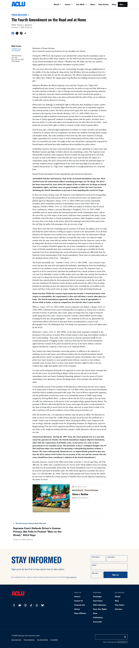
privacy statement (71, 577)
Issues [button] (68, 4)
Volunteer (118, 609)
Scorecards (97, 622)
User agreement (16, 640)
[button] (21, 33)
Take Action (103, 4)
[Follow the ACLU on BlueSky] (42, 605)
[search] (125, 636)
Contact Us (78, 601)
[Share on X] (17, 34)
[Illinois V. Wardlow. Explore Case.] (70, 498)
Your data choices (42, 640)
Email (94, 565)
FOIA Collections (99, 605)
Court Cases (97, 601)
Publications (98, 617)
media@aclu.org (16, 49)
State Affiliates (80, 613)
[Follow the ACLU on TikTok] (31, 605)
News (92, 4)
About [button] (57, 4)
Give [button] (121, 4)
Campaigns (97, 596)
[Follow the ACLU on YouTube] (19, 605)
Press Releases (19, 15)
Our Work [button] (80, 4)
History (77, 609)
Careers (77, 596)
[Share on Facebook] (12, 34)
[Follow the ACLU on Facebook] (13, 605)
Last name (111, 557)
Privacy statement (29, 640)
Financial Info (79, 605)
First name (95, 557)
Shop (114, 4)
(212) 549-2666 (15, 50)
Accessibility (54, 640)
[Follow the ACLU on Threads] (36, 605)
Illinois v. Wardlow (24, 25)
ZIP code (95, 573)
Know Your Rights (100, 609)
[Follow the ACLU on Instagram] (25, 605)
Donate (117, 596)
